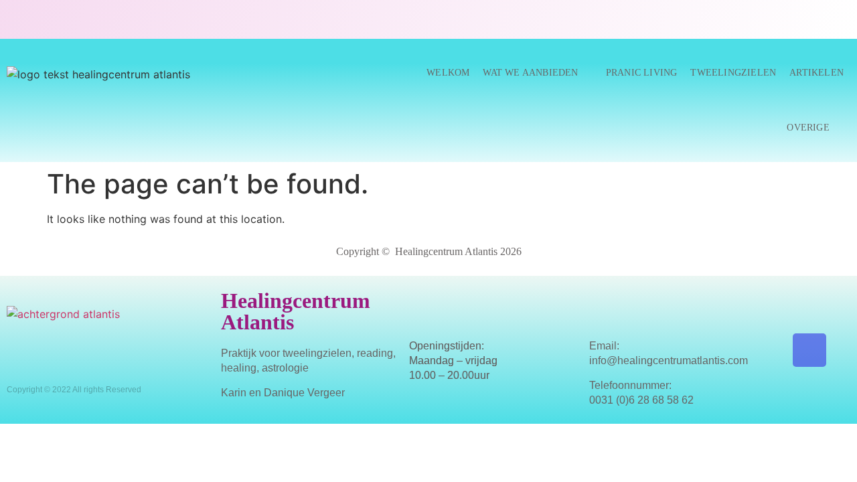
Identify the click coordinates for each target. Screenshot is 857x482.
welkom (447, 73)
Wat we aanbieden (530, 73)
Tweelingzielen (733, 73)
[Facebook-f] (809, 350)
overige (808, 128)
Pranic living (642, 73)
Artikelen (816, 73)
